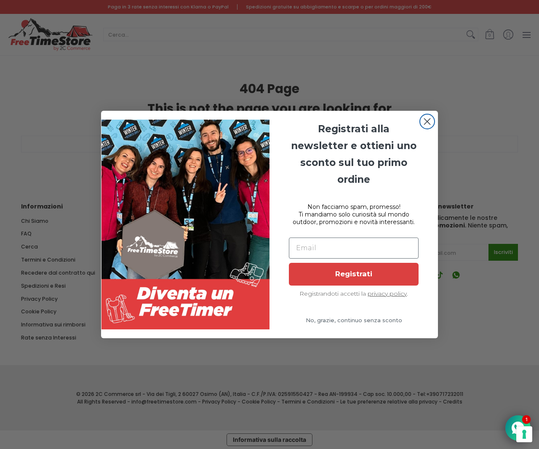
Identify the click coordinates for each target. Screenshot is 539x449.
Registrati (353, 274)
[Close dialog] (427, 121)
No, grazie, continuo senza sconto (354, 320)
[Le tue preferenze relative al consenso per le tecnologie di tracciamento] (524, 434)
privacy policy (387, 293)
